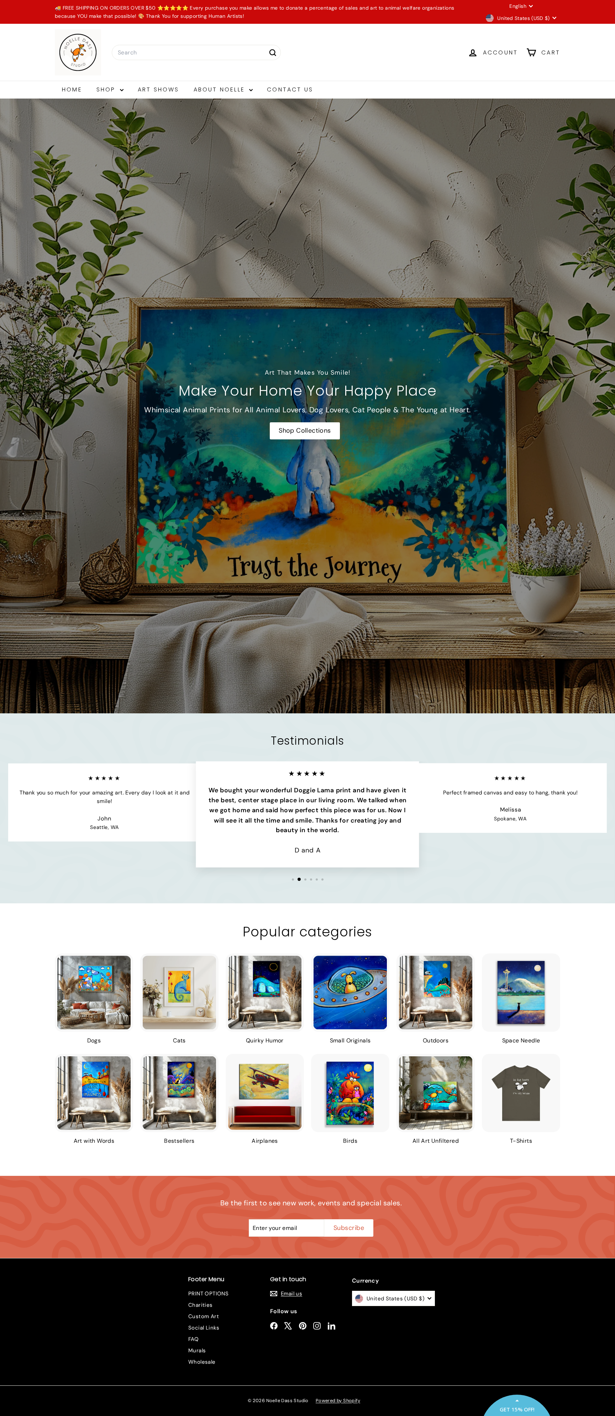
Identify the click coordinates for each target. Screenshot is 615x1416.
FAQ (193, 1339)
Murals (197, 1350)
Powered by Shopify (338, 1400)
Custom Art (203, 1316)
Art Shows (158, 89)
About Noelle (221, 89)
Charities (200, 1305)
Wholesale (202, 1361)
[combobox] (196, 52)
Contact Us (290, 89)
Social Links (204, 1327)
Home (72, 89)
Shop (107, 89)
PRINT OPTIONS (208, 1293)
